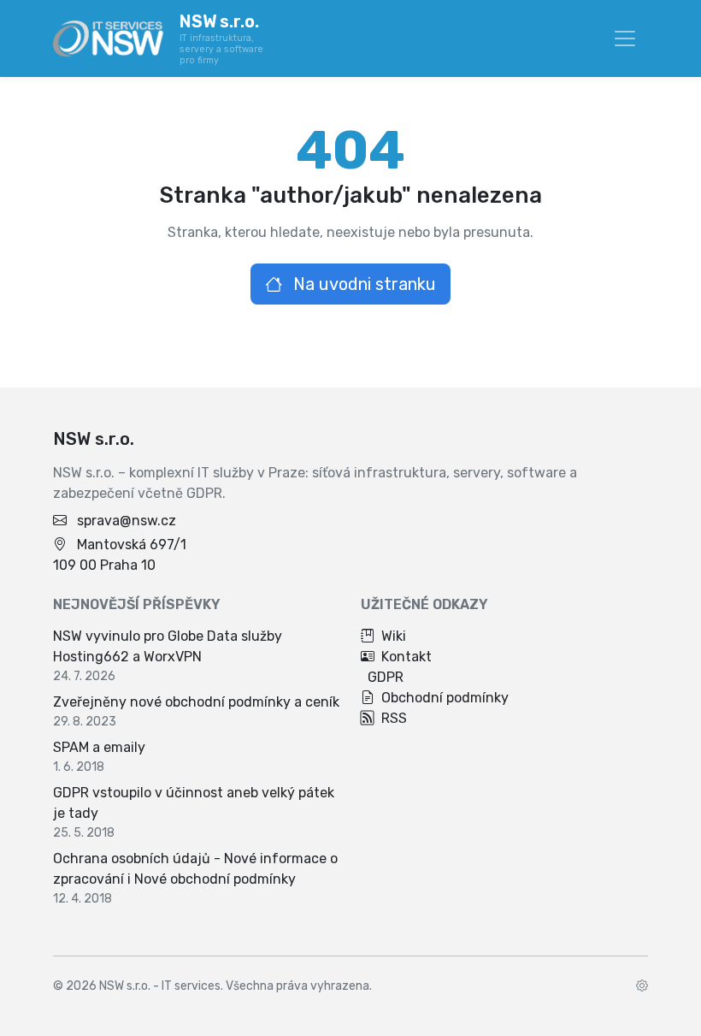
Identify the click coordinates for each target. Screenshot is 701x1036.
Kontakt (406, 656)
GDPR (386, 677)
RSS (394, 718)
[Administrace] (642, 986)
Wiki (393, 636)
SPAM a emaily (99, 747)
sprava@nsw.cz (126, 520)
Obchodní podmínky (445, 698)
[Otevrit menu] (625, 38)
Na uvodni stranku (362, 284)
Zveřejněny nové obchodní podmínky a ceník (196, 702)
